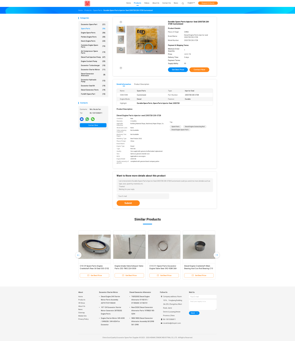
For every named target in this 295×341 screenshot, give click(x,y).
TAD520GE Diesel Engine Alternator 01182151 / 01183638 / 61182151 (140, 300)
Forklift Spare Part (93, 94)
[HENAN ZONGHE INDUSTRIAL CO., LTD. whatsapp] (87, 119)
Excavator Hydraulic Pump (93, 80)
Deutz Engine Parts (93, 41)
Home (80, 296)
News (80, 309)
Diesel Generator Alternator (93, 74)
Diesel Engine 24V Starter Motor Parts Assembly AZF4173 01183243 (110, 300)
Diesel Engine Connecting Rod (195, 126)
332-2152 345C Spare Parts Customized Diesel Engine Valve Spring (162, 268)
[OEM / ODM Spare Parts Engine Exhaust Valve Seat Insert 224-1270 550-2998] (94, 247)
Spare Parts (93, 28)
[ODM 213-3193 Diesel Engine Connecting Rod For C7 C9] (199, 247)
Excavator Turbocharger (93, 65)
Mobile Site (82, 316)
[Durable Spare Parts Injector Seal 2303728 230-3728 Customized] (145, 40)
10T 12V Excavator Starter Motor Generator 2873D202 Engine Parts (111, 310)
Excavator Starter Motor (93, 70)
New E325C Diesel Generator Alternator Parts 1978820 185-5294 (143, 310)
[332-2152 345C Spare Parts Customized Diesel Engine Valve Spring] (164, 247)
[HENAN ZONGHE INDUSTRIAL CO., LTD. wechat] (93, 119)
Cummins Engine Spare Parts (93, 46)
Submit (128, 203)
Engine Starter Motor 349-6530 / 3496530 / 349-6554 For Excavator (113, 321)
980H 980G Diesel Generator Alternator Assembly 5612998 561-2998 (142, 321)
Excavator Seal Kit (93, 86)
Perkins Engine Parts (93, 37)
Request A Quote (208, 3)
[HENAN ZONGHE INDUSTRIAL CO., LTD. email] (82, 119)
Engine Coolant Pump (93, 61)
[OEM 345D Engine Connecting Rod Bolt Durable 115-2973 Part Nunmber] (129, 247)
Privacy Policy (83, 319)
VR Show (81, 303)
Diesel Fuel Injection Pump (93, 57)
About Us (81, 306)
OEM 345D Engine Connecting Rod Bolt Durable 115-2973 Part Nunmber (129, 268)
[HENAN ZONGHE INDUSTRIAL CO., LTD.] (87, 3)
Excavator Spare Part (93, 24)
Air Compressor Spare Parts (93, 52)
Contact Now (93, 125)
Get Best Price (178, 70)
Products (81, 300)
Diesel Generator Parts (93, 90)
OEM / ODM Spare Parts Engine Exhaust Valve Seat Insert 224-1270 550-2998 (93, 268)
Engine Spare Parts (93, 33)
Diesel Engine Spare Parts (180, 130)
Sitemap (81, 313)
